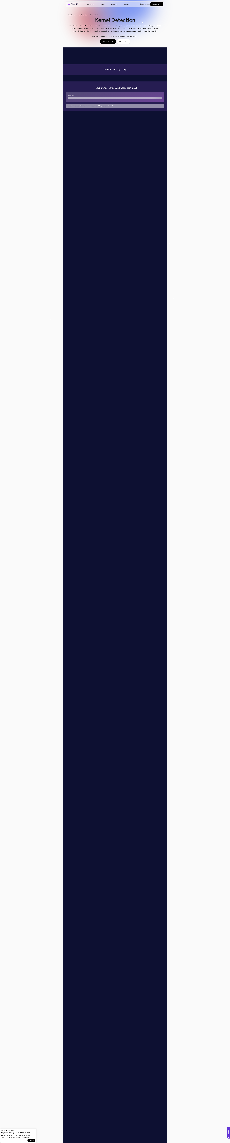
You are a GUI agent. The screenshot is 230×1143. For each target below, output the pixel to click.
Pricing (126, 4)
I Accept (31, 1140)
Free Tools (71, 15)
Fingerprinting (94, 15)
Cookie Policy (26, 1137)
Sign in (147, 4)
